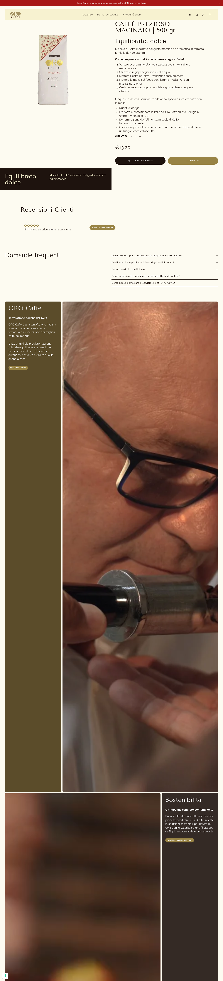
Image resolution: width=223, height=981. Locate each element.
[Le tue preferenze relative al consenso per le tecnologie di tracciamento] (5, 976)
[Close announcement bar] (220, 3)
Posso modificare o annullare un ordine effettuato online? (146, 276)
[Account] (203, 15)
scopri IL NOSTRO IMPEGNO (179, 840)
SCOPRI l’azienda (18, 368)
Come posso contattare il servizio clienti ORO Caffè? (143, 282)
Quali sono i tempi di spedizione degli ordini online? (143, 262)
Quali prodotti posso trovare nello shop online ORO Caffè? (147, 255)
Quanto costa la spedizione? (128, 269)
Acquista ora (192, 161)
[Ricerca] (197, 15)
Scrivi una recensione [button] (102, 227)
